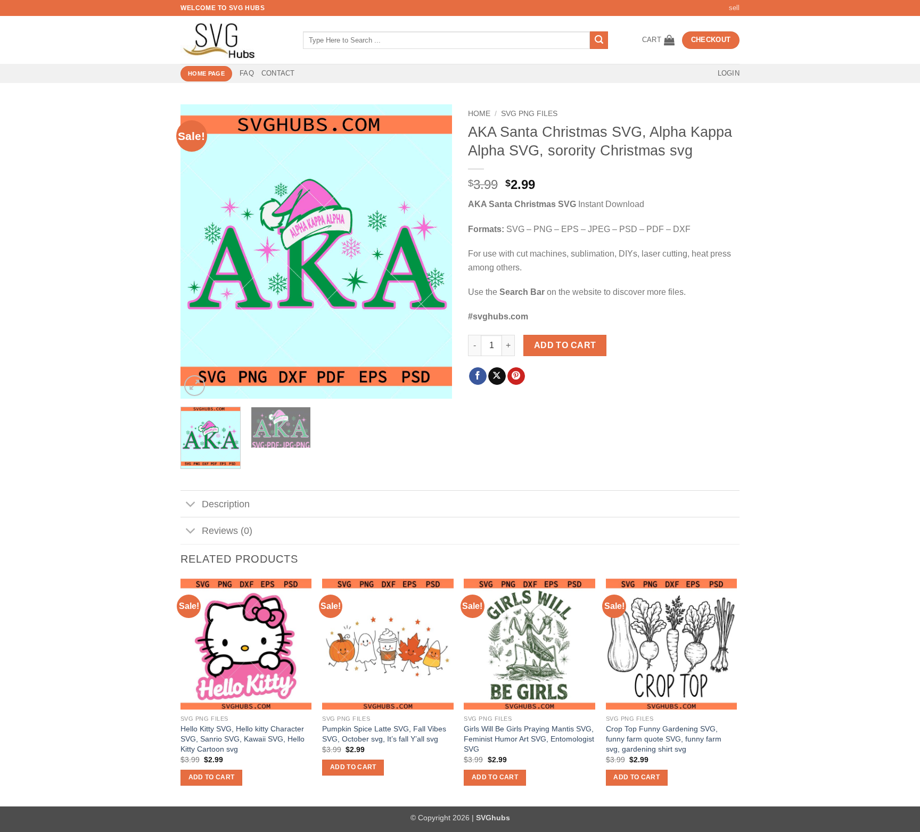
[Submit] (599, 40)
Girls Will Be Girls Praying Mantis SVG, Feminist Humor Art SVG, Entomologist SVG (529, 738)
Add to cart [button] (211, 777)
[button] (658, 40)
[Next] (433, 251)
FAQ (247, 73)
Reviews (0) (227, 530)
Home (479, 114)
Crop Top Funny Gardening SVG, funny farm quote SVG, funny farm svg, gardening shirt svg (663, 738)
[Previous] (199, 251)
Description (226, 504)
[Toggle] (190, 504)
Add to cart (565, 345)
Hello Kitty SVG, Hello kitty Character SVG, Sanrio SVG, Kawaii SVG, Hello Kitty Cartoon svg (242, 738)
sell (734, 8)
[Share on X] (497, 376)
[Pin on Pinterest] (516, 376)
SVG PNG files (529, 114)
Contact (278, 73)
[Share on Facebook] (478, 376)
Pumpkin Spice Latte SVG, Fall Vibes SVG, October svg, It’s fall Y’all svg (384, 733)
